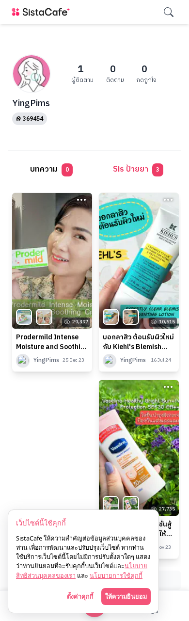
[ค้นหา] (168, 12)
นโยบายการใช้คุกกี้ (116, 575)
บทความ (49, 169)
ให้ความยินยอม (126, 596)
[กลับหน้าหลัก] (43, 12)
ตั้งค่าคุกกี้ (80, 596)
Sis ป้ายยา (136, 169)
